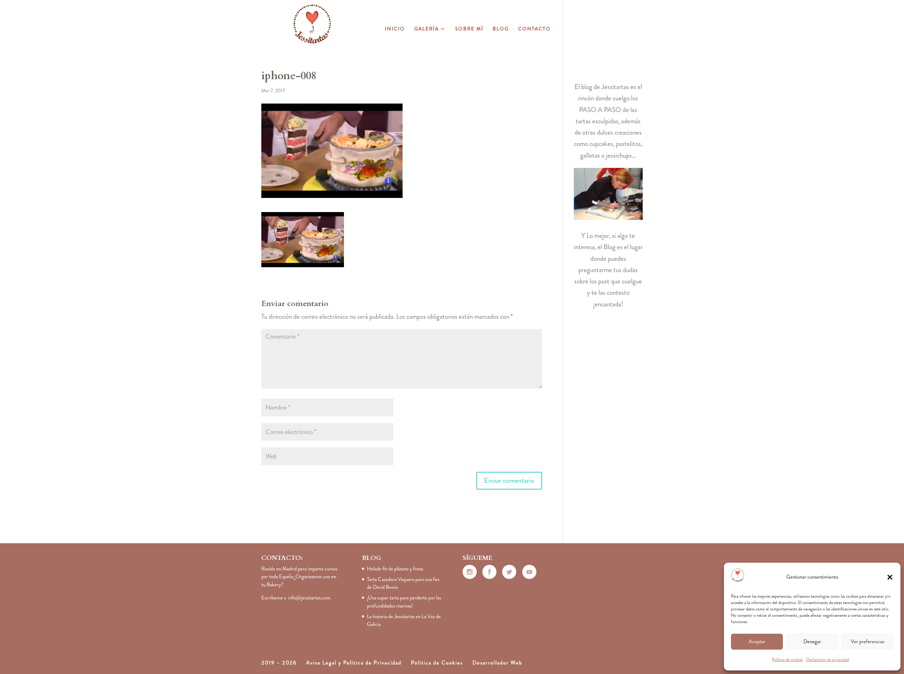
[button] (889, 577)
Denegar (812, 641)
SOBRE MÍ (469, 29)
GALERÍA (426, 29)
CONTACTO (534, 29)
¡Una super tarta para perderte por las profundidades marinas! (404, 602)
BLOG (501, 29)
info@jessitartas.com (309, 598)
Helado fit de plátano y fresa (395, 569)
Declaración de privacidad (827, 659)
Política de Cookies (437, 663)
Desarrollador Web (497, 663)
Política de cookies (787, 659)
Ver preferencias (867, 641)
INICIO (395, 29)
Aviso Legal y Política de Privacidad (354, 663)
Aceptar (757, 641)
